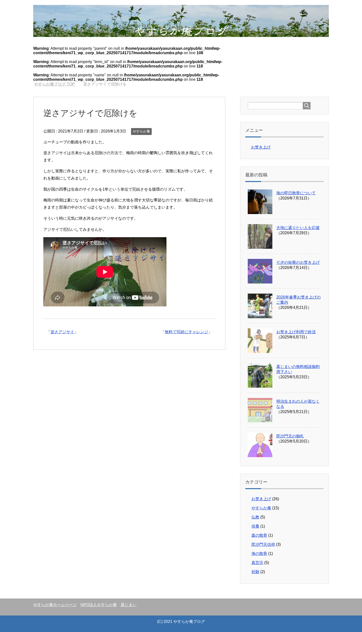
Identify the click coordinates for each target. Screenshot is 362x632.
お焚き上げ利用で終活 (296, 332)
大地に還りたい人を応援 (298, 228)
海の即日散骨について (296, 193)
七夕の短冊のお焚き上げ (298, 262)
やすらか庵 (141, 131)
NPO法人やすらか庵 (99, 605)
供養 (255, 526)
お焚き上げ (261, 147)
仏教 (255, 517)
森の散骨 (259, 535)
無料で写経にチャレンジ (186, 332)
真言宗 (257, 563)
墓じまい (128, 605)
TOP (54, 84)
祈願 (255, 572)
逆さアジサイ (62, 332)
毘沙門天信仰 (263, 544)
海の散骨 (259, 553)
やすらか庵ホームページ (55, 605)
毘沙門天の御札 (290, 436)
